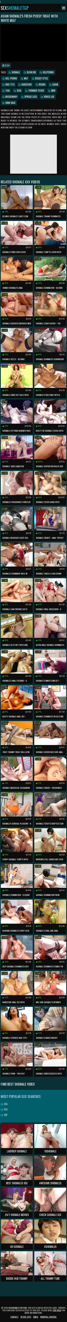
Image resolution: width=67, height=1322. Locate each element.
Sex (15, 8)
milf (25, 78)
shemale (15, 72)
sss (5, 1104)
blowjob (31, 72)
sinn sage (10, 103)
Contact (14, 1316)
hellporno (48, 72)
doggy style (41, 78)
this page (57, 1310)
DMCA (35, 1316)
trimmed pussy (36, 90)
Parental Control (48, 1316)
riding (41, 84)
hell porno (11, 78)
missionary (11, 97)
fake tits (9, 84)
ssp (5, 1115)
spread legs (30, 97)
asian (55, 84)
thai (7, 90)
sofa (18, 90)
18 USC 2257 (25, 1316)
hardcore (26, 84)
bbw (52, 90)
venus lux (48, 97)
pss (5, 1109)
